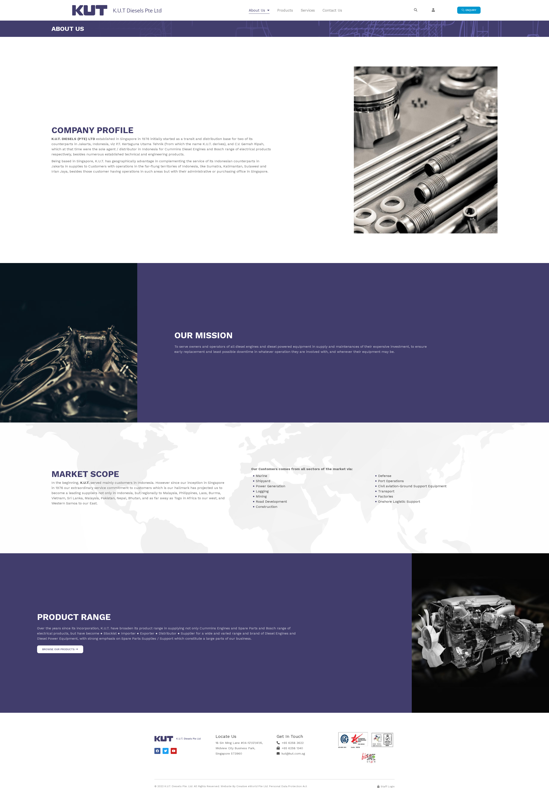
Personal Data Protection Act (288, 786)
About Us (257, 10)
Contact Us (332, 10)
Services (308, 10)
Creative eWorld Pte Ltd (252, 786)
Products (285, 10)
